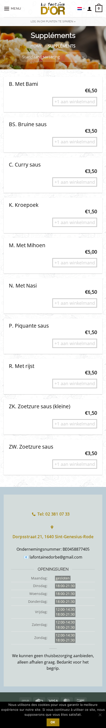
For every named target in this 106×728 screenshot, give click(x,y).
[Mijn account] (89, 8)
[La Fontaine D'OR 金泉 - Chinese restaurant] (53, 8)
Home (36, 46)
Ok (53, 722)
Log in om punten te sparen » (53, 21)
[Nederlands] (81, 8)
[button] (13, 8)
